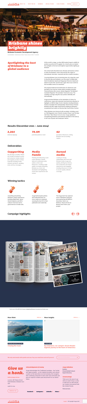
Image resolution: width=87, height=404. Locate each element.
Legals (65, 401)
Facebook (30, 391)
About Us (22, 4)
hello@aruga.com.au (13, 377)
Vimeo (57, 391)
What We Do (31, 4)
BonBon (40, 4)
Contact (75, 4)
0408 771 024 (11, 386)
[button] (73, 213)
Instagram (39, 391)
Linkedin (49, 391)
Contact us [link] (12, 390)
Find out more (66, 388)
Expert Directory (67, 372)
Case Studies (60, 4)
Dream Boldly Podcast (69, 371)
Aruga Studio (50, 4)
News (69, 4)
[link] (40, 317)
